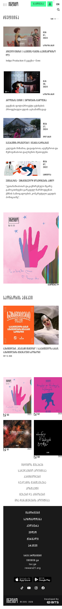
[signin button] (50, 4)
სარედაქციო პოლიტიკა (32, 471)
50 (38, 457)
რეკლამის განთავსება (32, 482)
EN (57, 4)
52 (38, 414)
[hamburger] (4, 3)
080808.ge (32, 560)
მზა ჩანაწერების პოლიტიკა (32, 500)
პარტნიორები (32, 476)
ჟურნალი (33, 539)
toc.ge (32, 564)
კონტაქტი (32, 488)
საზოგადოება (33, 519)
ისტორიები (32, 512)
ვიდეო (33, 532)
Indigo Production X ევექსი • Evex (23, 60)
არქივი (32, 545)
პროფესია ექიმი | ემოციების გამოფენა (26, 100)
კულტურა (33, 526)
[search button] (58, 9)
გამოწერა (38, 4)
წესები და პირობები (32, 494)
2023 (29, 414)
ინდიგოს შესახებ (32, 465)
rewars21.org (33, 568)
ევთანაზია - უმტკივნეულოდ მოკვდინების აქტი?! (30, 180)
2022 (60, 456)
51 (8, 449)
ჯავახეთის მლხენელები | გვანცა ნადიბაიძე (27, 143)
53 (8, 415)
